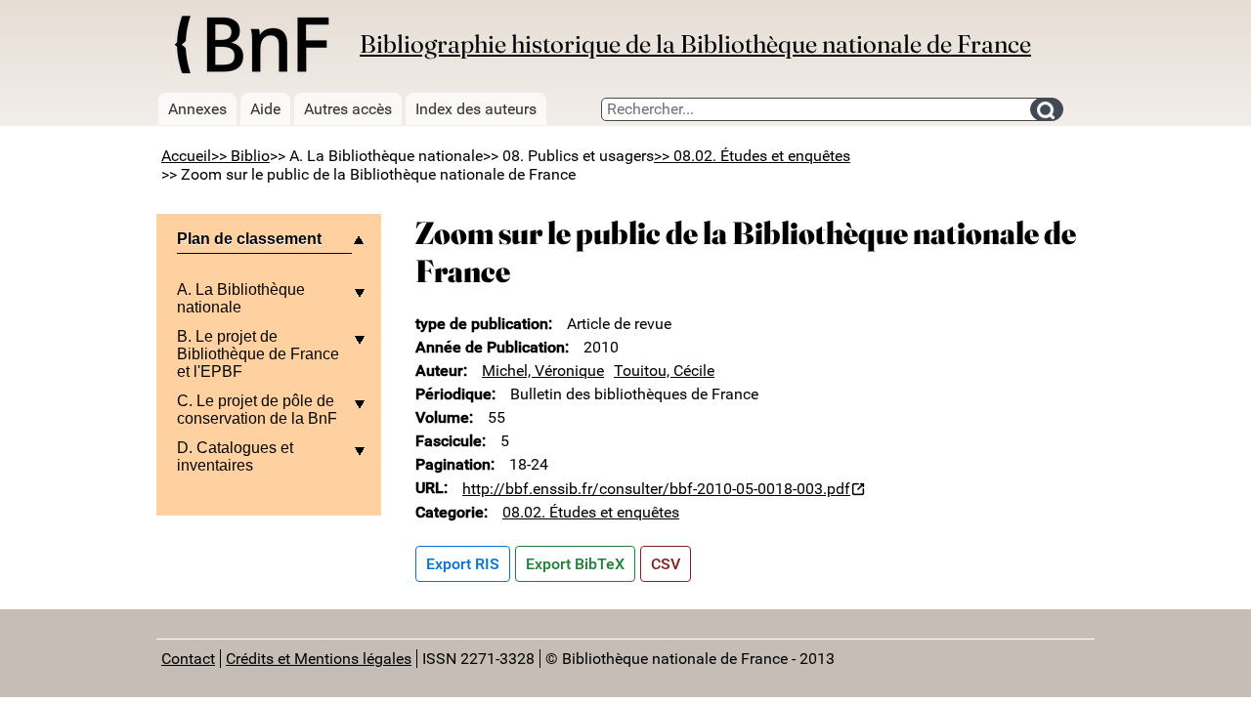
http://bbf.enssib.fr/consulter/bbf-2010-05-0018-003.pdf (656, 488)
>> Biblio (240, 155)
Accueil (186, 155)
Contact (188, 658)
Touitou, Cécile (664, 370)
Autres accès (348, 109)
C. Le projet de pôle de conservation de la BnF (257, 410)
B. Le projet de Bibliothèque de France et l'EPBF (258, 354)
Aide (265, 109)
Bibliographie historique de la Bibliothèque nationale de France (695, 44)
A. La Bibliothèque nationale (241, 298)
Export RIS (462, 564)
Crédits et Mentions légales (318, 658)
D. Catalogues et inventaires (235, 456)
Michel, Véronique (543, 370)
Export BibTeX (575, 564)
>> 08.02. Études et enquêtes (752, 155)
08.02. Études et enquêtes (590, 512)
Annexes (197, 109)
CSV (665, 564)
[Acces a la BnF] (250, 48)
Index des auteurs (476, 109)
